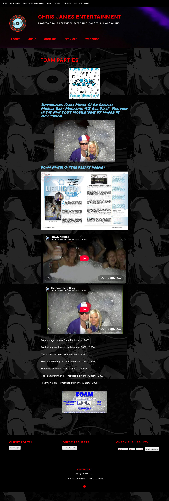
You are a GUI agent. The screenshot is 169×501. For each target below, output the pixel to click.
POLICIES (78, 3)
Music (57, 3)
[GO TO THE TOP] (84, 486)
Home (5, 3)
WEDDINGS (92, 39)
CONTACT (50, 39)
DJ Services (15, 3)
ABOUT (49, 3)
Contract (67, 3)
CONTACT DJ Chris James (33, 3)
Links (86, 3)
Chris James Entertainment (80, 17)
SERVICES (71, 39)
